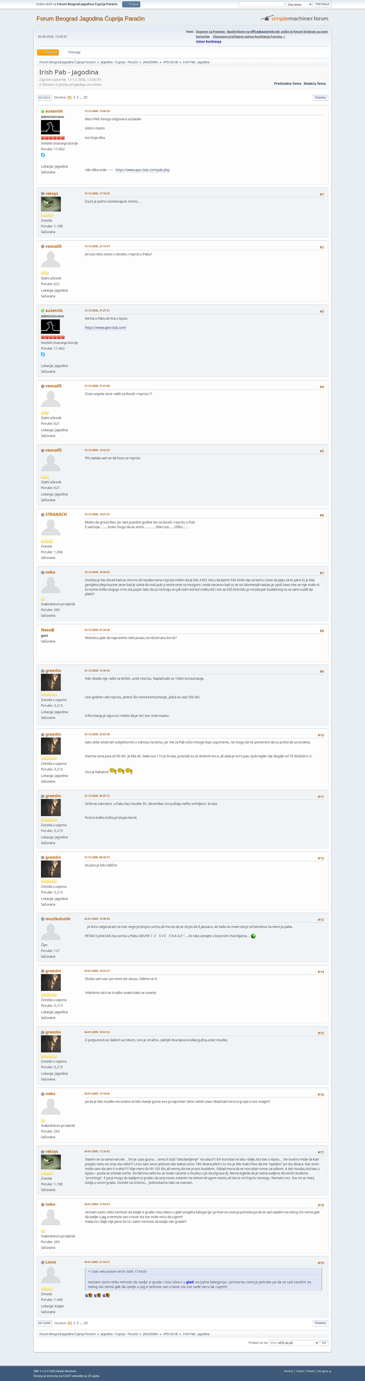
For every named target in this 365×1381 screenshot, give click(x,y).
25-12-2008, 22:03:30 (97, 734)
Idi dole (44, 97)
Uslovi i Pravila (305, 1371)
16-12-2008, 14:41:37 (97, 514)
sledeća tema (315, 83)
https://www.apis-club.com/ (105, 327)
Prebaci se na (258, 1342)
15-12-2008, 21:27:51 (97, 310)
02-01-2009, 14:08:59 (97, 919)
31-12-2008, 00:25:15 (97, 796)
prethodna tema (287, 83)
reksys (51, 193)
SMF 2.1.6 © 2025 (44, 1371)
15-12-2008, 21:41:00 (97, 386)
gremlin (53, 670)
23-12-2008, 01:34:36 (97, 630)
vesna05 (53, 246)
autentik (54, 111)
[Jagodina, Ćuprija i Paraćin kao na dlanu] (43, 160)
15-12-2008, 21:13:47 (97, 246)
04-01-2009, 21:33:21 (97, 1262)
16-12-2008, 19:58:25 (97, 572)
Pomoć (288, 1371)
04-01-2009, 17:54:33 (97, 1204)
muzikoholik (58, 918)
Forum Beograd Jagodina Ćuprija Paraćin (90, 18)
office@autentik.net (265, 32)
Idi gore (44, 1323)
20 (85, 97)
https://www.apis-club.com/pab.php (142, 170)
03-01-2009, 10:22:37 (97, 971)
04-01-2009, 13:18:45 (97, 1093)
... (81, 97)
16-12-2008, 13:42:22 (97, 450)
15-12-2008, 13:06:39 (97, 111)
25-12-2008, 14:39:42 (97, 670)
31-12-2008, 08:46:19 (97, 857)
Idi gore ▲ (324, 1371)
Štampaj (320, 97)
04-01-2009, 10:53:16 (97, 1032)
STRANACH (56, 514)
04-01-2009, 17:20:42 (97, 1151)
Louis (50, 1262)
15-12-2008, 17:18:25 (97, 193)
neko (50, 572)
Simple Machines (66, 1371)
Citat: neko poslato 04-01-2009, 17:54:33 (119, 1271)
